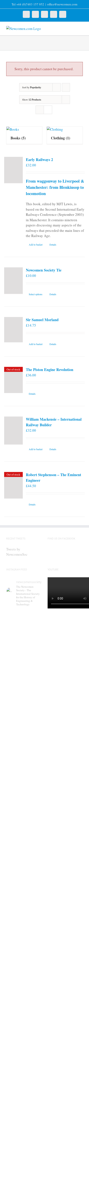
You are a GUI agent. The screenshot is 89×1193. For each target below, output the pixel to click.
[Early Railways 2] (13, 170)
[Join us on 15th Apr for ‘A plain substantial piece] (23, 1045)
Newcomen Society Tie (43, 270)
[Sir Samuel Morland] (13, 329)
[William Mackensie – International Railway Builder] (13, 431)
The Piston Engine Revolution (49, 369)
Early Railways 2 (39, 159)
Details (52, 244)
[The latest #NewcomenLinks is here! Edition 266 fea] (23, 661)
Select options (35, 294)
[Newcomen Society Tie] (13, 280)
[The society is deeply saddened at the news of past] (23, 953)
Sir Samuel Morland (42, 319)
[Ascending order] (66, 87)
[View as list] (48, 110)
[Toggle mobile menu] (81, 28)
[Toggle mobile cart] (73, 28)
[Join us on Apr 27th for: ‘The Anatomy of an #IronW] (23, 867)
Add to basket (35, 244)
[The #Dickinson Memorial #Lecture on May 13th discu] (23, 767)
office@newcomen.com (62, 4)
